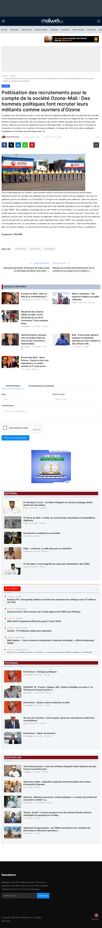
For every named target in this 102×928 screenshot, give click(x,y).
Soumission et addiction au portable (41, 533)
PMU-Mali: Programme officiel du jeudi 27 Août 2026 (34, 621)
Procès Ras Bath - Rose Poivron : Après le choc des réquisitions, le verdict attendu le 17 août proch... (35, 361)
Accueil (4, 76)
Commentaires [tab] (13, 385)
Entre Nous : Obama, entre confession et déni (46, 702)
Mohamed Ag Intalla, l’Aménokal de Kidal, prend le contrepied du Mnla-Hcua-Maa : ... (26, 269)
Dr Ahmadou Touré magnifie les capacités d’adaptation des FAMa (56, 564)
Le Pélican (26, 551)
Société (13, 76)
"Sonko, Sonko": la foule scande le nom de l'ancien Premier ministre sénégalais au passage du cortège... (57, 813)
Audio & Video (41, 29)
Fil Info (4, 29)
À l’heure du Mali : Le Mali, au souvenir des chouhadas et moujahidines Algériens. (59, 519)
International (78, 29)
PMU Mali (14, 29)
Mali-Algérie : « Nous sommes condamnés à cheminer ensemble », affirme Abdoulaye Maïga (50, 641)
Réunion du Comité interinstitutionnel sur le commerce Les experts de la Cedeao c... (73, 269)
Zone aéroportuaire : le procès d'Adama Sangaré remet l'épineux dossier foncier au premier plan (59, 767)
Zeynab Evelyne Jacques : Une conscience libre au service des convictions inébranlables (34, 339)
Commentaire (8, 405)
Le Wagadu (27, 772)
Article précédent (41, 263)
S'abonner (43, 895)
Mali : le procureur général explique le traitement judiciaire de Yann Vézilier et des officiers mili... (86, 339)
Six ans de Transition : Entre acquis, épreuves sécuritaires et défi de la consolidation (58, 719)
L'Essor (74, 302)
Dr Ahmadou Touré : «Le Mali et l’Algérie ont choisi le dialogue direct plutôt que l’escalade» (57, 503)
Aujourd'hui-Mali (26, 347)
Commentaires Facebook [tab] (41, 385)
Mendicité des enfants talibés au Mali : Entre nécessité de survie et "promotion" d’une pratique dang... (34, 317)
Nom (4, 394)
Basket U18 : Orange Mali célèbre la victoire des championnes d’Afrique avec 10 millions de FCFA (51, 600)
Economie (65, 29)
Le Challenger (25, 300)
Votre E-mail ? (59, 394)
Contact (95, 919)
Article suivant (59, 263)
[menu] (3, 21)
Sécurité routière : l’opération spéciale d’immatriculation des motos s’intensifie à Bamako (57, 783)
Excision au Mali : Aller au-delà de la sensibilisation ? (34, 295)
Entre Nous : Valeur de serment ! (39, 733)
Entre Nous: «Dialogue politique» (40, 671)
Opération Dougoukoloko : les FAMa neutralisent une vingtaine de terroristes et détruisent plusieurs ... (56, 829)
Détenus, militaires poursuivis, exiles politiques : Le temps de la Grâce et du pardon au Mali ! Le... (60, 798)
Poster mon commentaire (15, 438)
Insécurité (91, 29)
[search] (98, 21)
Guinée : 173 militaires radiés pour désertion (29, 630)
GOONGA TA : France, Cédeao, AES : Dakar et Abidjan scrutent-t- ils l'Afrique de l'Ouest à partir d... (58, 688)
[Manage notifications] (96, 915)
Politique (54, 29)
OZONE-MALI (20, 249)
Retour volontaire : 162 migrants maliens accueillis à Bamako (85, 296)
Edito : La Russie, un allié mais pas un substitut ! (47, 548)
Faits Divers (27, 29)
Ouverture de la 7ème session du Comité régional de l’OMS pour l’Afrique (43, 611)
